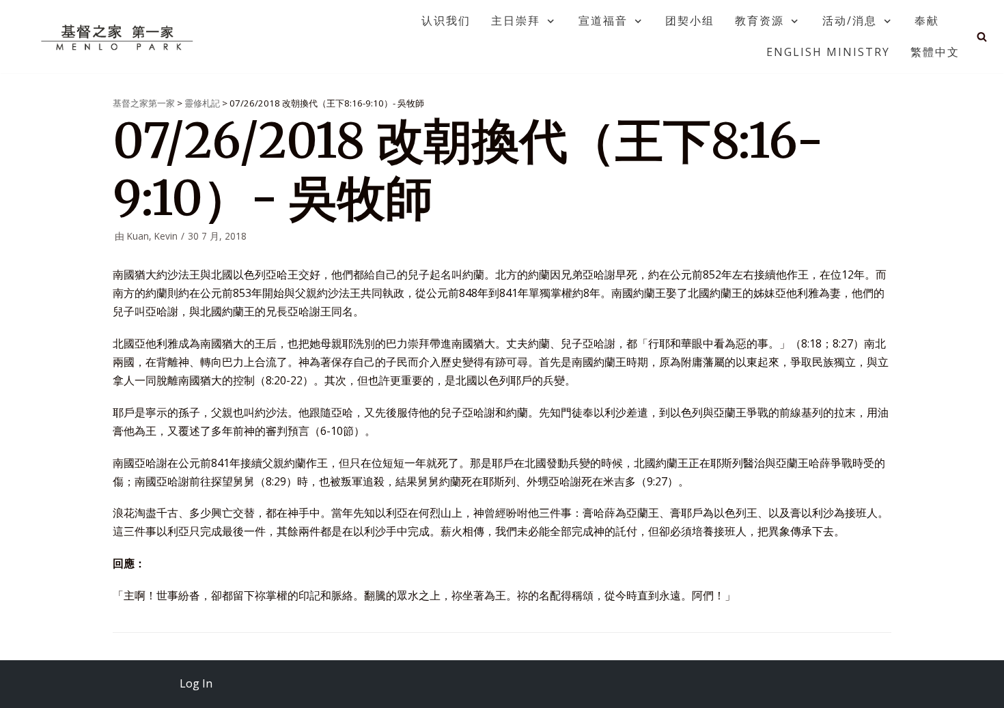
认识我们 (446, 20)
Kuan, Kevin (152, 235)
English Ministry (828, 51)
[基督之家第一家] (118, 36)
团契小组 (689, 20)
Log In (196, 683)
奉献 (927, 20)
